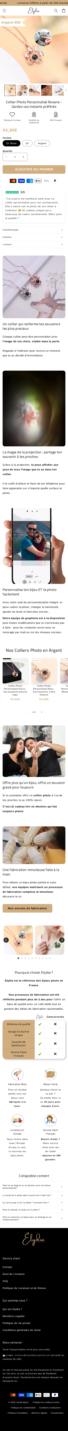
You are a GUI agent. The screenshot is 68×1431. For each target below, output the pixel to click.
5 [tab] (32, 958)
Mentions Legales (14, 1316)
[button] (4, 10)
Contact (7, 1267)
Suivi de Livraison (14, 1274)
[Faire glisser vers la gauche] (2, 90)
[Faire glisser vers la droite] (66, 90)
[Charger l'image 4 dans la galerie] (46, 90)
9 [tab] (46, 958)
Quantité (7, 151)
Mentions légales (39, 1413)
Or (27, 143)
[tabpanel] (18, 940)
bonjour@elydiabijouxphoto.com (33, 1355)
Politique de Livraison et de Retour (24, 1288)
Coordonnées (57, 1413)
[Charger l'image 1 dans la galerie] (10, 90)
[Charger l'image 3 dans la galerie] (34, 90)
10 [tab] (49, 958)
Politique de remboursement (46, 1402)
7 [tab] (39, 958)
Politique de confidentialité (23, 1408)
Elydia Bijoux (23, 1402)
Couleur (7, 137)
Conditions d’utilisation (50, 1408)
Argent (42, 143)
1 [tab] (18, 958)
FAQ (5, 1281)
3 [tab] (25, 958)
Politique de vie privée (17, 1323)
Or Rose (11, 143)
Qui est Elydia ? (12, 1309)
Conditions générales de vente (22, 1330)
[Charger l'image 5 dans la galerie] (58, 90)
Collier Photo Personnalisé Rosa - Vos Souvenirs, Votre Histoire (44, 690)
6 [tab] (35, 958)
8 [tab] (42, 958)
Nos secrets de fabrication (27, 908)
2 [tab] (22, 958)
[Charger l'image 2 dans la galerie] (22, 90)
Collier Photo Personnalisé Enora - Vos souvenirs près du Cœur (15, 690)
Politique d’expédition (18, 1413)
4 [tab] (29, 958)
